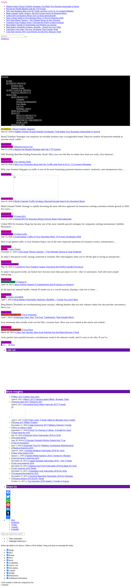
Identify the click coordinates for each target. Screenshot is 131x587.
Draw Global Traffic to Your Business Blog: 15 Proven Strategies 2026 (34, 18)
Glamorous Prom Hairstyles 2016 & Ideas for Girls (53, 465)
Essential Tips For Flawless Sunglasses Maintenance (49, 445)
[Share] (68, 517)
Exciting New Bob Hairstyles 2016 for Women (51, 476)
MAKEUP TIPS (18, 125)
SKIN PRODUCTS (19, 97)
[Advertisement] (65, 58)
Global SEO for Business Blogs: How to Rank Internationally (31, 16)
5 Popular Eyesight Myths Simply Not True (45, 440)
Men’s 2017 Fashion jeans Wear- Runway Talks (46, 399)
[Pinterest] (68, 505)
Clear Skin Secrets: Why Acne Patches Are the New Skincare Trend (33, 32)
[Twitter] (68, 497)
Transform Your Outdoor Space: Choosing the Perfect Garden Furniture (35, 22)
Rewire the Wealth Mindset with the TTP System (26, 9)
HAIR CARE (22, 122)
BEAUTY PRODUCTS (26, 115)
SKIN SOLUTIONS (19, 111)
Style (5, 39)
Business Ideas (17, 86)
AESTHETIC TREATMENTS (29, 120)
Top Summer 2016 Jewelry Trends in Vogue (48, 481)
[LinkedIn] (68, 509)
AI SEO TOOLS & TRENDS (18, 90)
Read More (6, 144)
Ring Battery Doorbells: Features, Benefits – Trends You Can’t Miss (33, 27)
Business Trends (17, 88)
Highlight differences (17, 541)
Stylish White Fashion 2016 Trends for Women (48, 455)
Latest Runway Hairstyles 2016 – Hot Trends (50, 460)
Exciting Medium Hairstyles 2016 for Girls (44, 450)
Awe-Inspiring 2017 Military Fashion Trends (50, 425)
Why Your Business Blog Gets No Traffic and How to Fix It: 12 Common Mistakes (40, 11)
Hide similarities (15, 539)
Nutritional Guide (8, 282)
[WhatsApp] (68, 501)
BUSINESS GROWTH (16, 83)
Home (3, 297)
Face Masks (21, 104)
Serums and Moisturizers (26, 102)
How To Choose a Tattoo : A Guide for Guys (50, 430)
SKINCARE (11, 95)
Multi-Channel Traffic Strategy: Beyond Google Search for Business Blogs (36, 13)
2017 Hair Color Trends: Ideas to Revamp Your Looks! (49, 420)
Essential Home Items (10, 264)
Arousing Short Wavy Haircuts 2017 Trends (45, 404)
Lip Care (20, 106)
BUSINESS (6, 129)
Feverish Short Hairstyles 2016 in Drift (42, 435)
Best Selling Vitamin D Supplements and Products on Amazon (31, 25)
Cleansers (20, 99)
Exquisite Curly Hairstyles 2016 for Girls (48, 471)
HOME (9, 81)
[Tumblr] (68, 513)
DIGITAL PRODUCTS (21, 92)
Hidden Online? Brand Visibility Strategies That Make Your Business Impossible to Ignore (42, 6)
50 (9, 345)
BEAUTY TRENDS (25, 118)
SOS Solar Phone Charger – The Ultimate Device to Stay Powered (33, 20)
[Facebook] (68, 492)
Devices (4, 249)
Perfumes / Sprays (23, 109)
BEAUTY (15, 113)
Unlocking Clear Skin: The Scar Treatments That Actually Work (32, 29)
